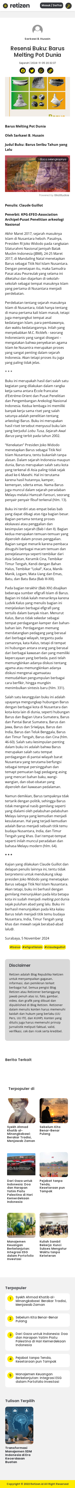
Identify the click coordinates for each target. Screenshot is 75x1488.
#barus (15, 947)
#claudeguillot (54, 947)
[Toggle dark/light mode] (68, 5)
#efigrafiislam (32, 947)
